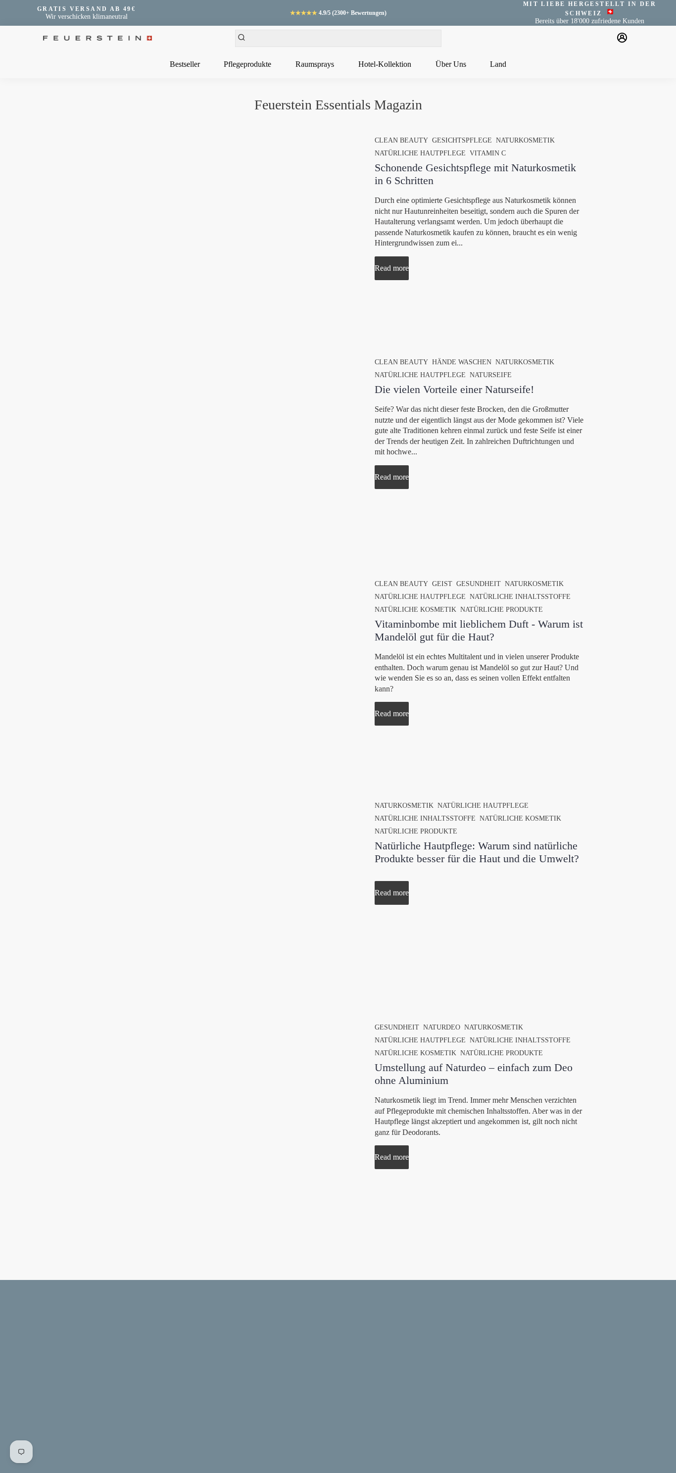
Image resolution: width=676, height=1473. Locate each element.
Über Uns (450, 64)
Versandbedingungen (58, 1379)
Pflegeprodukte (247, 64)
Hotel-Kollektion (384, 64)
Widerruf (41, 1393)
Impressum (44, 1337)
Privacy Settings (52, 1407)
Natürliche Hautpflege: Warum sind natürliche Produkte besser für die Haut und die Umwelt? (477, 852)
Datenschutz (46, 1365)
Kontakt (40, 1323)
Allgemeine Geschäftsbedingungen (77, 1351)
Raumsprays (314, 64)
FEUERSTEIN (202, 1454)
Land (498, 64)
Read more (392, 268)
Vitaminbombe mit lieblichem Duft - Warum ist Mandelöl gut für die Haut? (479, 630)
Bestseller (185, 64)
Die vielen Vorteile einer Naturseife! (454, 389)
